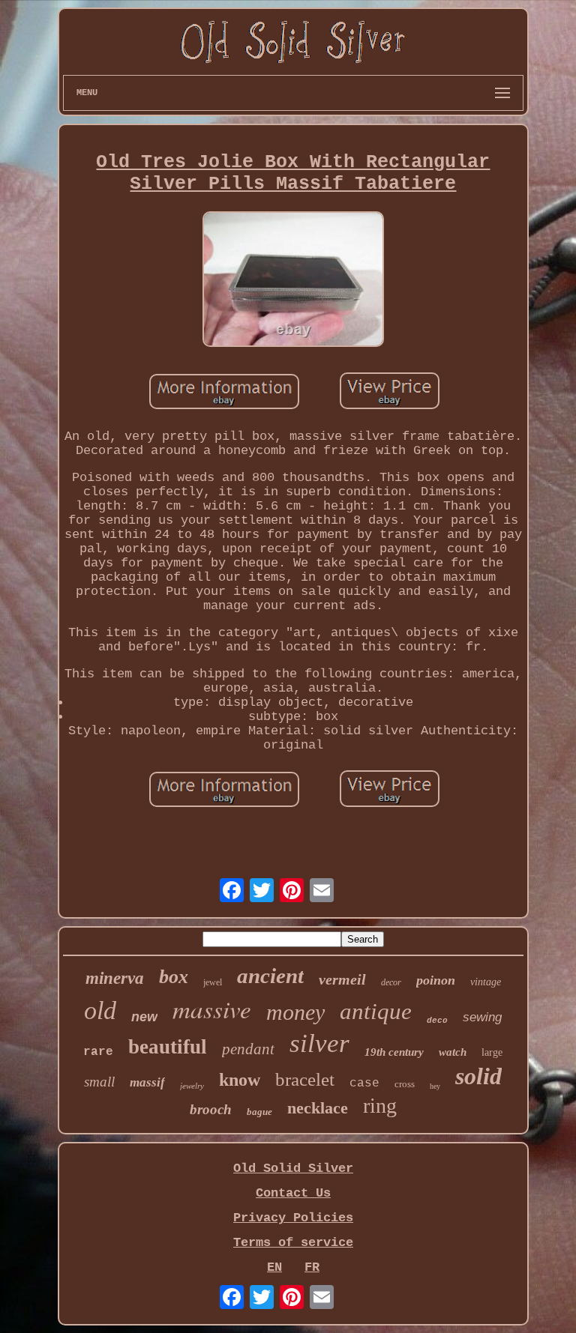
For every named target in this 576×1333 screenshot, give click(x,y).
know (239, 1079)
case (365, 1083)
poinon (435, 980)
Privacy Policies (293, 1218)
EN (274, 1267)
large (492, 1052)
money (295, 1012)
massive (211, 1008)
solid (478, 1076)
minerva (115, 978)
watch (452, 1052)
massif (147, 1082)
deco (437, 1020)
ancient (270, 976)
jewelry (192, 1085)
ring (380, 1105)
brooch (211, 1109)
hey (435, 1086)
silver (320, 1043)
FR (312, 1267)
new (144, 1016)
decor (391, 982)
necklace (317, 1107)
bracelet (304, 1079)
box (173, 977)
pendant (248, 1049)
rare (98, 1052)
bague (259, 1111)
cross (404, 1083)
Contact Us (293, 1193)
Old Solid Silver (293, 1168)
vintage (485, 982)
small (99, 1081)
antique (376, 1011)
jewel (212, 982)
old (100, 1010)
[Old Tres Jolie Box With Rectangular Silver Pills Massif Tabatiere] (293, 281)
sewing (482, 1017)
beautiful (167, 1047)
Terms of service (293, 1243)
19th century (394, 1052)
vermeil (342, 979)
